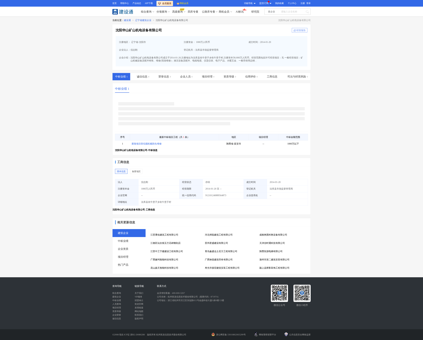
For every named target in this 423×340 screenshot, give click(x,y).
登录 (308, 3)
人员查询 (116, 304)
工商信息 (123, 162)
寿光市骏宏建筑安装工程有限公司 (222, 268)
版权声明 (139, 318)
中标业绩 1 (122, 88)
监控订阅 (264, 3)
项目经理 (116, 307)
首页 (114, 3)
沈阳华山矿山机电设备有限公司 (172, 20)
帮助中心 (124, 3)
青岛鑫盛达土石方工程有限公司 (221, 251)
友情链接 (139, 307)
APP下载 (149, 3)
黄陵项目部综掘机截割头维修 (147, 144)
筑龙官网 (139, 304)
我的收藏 (279, 3)
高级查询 (177, 11)
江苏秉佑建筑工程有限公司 (164, 235)
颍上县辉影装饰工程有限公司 (274, 268)
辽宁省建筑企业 (143, 20)
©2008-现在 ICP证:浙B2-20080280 (128, 334)
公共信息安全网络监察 (300, 334)
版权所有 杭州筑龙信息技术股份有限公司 (166, 334)
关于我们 (139, 293)
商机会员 (184, 3)
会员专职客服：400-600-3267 (171, 293)
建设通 (127, 20)
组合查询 (146, 11)
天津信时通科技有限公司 (272, 243)
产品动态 (137, 3)
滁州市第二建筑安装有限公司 (274, 259)
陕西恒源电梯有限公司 (271, 251)
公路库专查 (208, 11)
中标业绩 (116, 300)
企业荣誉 (116, 315)
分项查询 (161, 11)
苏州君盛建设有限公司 (216, 243)
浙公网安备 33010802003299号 (231, 334)
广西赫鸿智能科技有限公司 (164, 259)
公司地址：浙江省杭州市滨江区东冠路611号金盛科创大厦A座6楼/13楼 (190, 300)
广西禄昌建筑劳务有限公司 (219, 259)
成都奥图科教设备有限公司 (273, 235)
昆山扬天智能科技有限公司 (164, 268)
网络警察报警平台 (267, 334)
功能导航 (248, 3)
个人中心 (292, 3)
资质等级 (116, 311)
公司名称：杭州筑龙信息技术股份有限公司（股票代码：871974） (188, 296)
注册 (303, 3)
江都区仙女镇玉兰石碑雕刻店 (166, 243)
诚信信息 (116, 318)
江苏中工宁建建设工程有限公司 (167, 251)
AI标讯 (240, 11)
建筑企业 (116, 296)
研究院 (255, 11)
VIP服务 (138, 296)
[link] (127, 20)
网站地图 (139, 311)
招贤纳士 (139, 300)
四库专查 (193, 11)
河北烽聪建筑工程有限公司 (219, 235)
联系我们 (139, 315)
